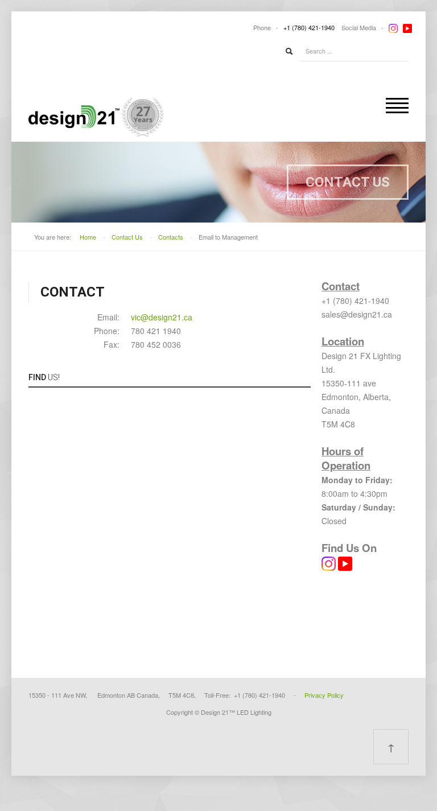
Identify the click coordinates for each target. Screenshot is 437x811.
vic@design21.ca (161, 317)
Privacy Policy (324, 694)
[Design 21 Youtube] (344, 562)
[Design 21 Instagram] (328, 562)
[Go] (289, 51)
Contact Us (127, 236)
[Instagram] (393, 27)
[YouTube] (407, 27)
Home (88, 236)
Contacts (170, 236)
